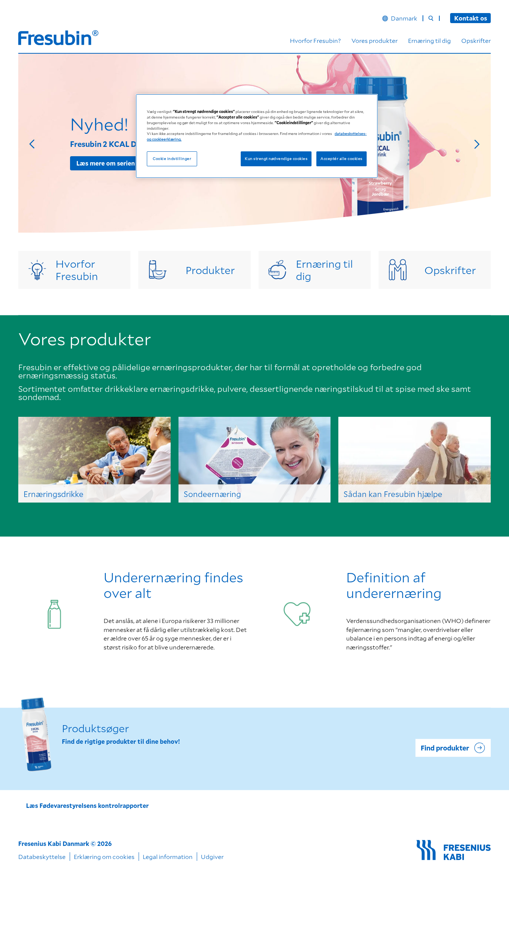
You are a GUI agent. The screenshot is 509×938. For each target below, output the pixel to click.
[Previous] (34, 143)
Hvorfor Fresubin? (315, 40)
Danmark (404, 18)
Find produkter (445, 747)
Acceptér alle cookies (341, 158)
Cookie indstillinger (172, 158)
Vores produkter (374, 40)
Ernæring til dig (429, 40)
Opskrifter (476, 40)
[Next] (475, 143)
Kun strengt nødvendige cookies (276, 158)
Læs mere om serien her (111, 163)
